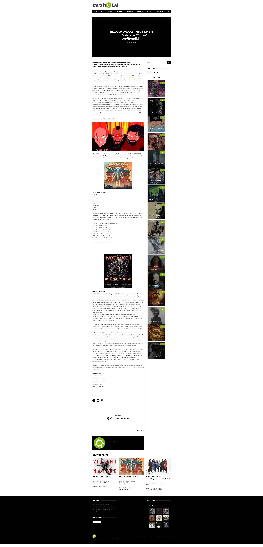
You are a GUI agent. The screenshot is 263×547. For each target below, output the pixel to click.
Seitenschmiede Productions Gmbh (106, 539)
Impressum (150, 536)
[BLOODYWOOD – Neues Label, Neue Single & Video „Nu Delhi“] (158, 466)
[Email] (128, 418)
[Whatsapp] (114, 418)
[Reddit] (121, 418)
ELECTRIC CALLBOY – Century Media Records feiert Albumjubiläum (127, 482)
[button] (152, 511)
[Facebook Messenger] (118, 418)
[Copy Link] (124, 418)
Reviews (110, 11)
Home (95, 11)
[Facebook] (108, 418)
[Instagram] (111, 418)
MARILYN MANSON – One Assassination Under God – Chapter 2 (156, 215)
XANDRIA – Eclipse (156, 339)
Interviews (130, 11)
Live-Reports (119, 11)
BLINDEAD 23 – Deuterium (156, 321)
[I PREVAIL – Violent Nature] (104, 466)
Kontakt (144, 536)
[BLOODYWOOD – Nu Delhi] (131, 466)
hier (106, 156)
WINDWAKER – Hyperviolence (100, 486)
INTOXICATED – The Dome (156, 234)
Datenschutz (158, 536)
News (102, 11)
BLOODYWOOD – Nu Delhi (129, 477)
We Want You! (167, 536)
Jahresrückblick (160, 11)
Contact (149, 11)
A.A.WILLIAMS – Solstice (156, 269)
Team (139, 536)
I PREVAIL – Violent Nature (102, 477)
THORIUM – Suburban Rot (156, 199)
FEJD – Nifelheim (156, 112)
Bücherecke (140, 11)
